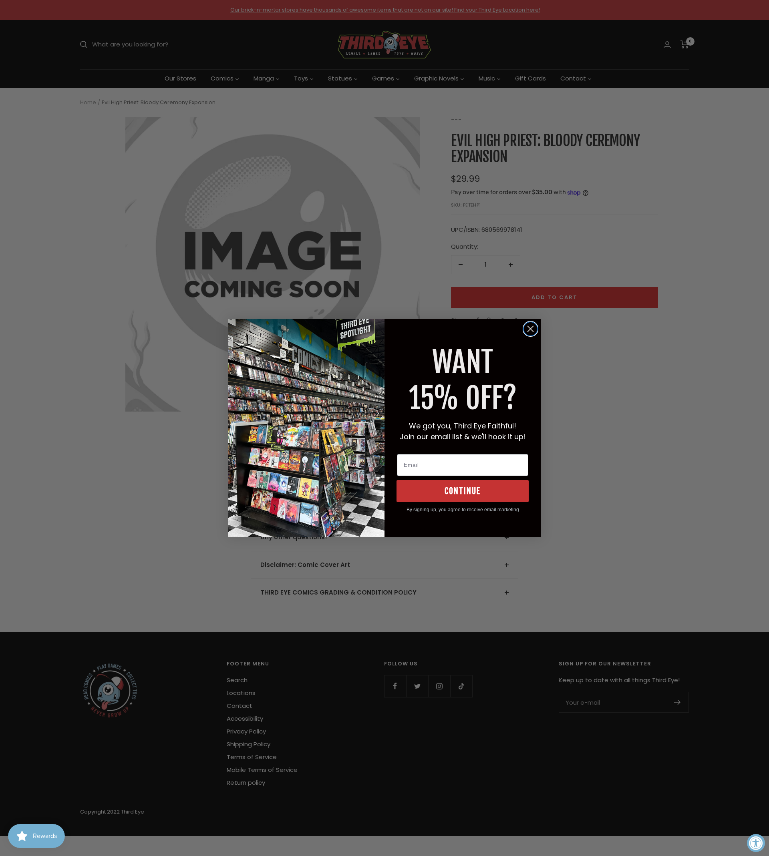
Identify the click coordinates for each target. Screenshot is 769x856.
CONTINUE (463, 491)
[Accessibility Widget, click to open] (756, 843)
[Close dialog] (530, 329)
